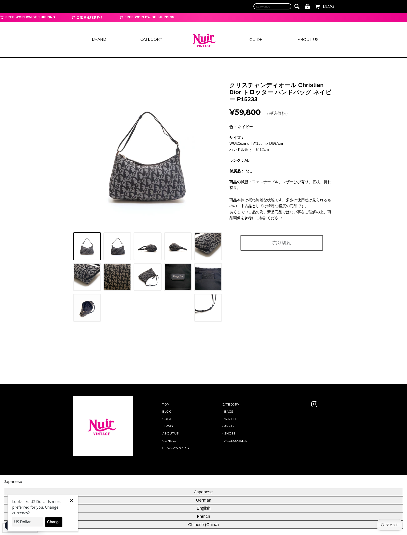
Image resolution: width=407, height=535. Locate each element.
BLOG (328, 6)
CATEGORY (151, 39)
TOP (165, 404)
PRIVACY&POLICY (176, 448)
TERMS (167, 426)
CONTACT (170, 440)
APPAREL (231, 426)
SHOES (230, 433)
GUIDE (255, 39)
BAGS (228, 411)
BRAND (99, 39)
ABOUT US (308, 39)
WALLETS (231, 419)
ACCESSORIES (235, 440)
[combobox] (272, 6)
